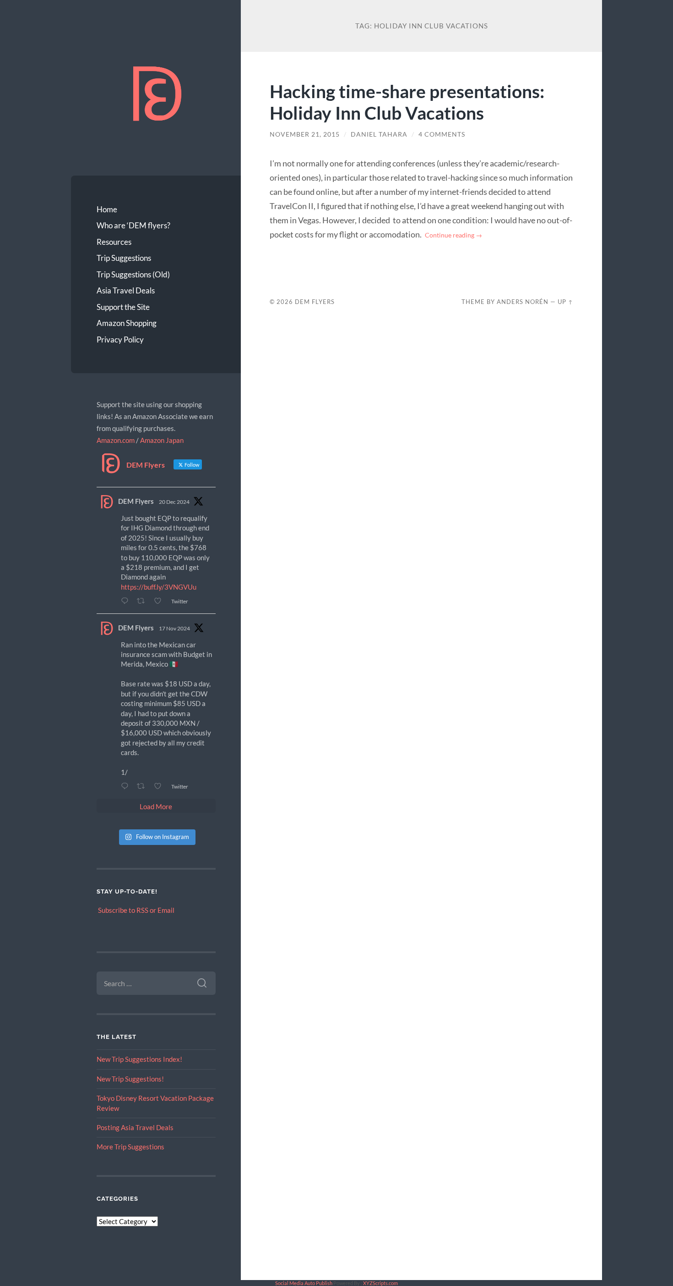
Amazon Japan (162, 440)
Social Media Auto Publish (303, 1283)
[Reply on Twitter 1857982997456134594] (127, 786)
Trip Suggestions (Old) (133, 274)
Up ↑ (565, 301)
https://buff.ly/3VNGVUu (158, 587)
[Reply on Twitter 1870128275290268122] (127, 601)
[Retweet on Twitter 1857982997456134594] (143, 786)
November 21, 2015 (305, 134)
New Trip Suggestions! (130, 1079)
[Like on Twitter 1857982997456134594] (160, 786)
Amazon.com (116, 440)
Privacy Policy (120, 339)
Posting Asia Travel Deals (135, 1127)
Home (107, 209)
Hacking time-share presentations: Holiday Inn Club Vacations (407, 101)
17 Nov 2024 (174, 628)
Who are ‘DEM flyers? (133, 225)
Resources (114, 242)
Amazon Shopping (127, 323)
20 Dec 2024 (174, 501)
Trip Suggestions (124, 258)
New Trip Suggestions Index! (139, 1059)
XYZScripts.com (380, 1283)
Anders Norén (522, 301)
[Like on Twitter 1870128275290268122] (160, 601)
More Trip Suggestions (130, 1146)
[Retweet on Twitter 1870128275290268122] (143, 601)
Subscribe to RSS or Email (136, 910)
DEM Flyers (136, 501)
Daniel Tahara (379, 134)
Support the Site (123, 307)
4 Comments (441, 134)
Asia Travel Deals (126, 290)
